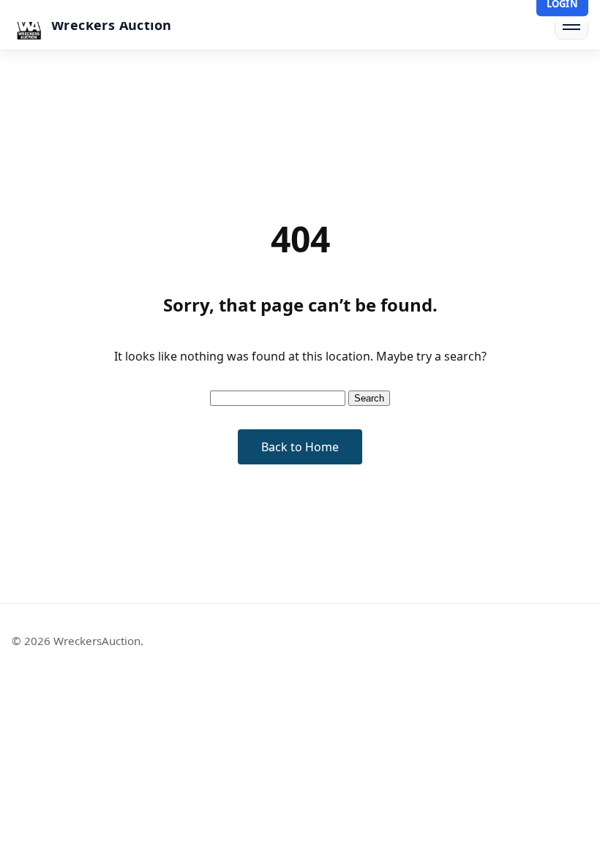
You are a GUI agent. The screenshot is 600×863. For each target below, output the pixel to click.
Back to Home (300, 447)
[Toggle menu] (571, 24)
